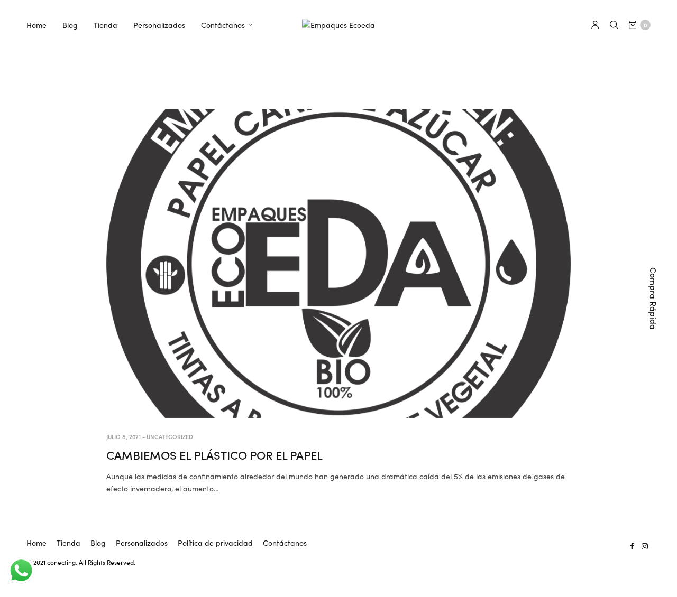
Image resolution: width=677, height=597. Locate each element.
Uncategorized (170, 436)
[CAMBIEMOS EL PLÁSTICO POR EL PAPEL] (338, 263)
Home (36, 25)
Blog (70, 25)
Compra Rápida (654, 298)
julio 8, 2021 (123, 436)
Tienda (105, 25)
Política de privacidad (215, 542)
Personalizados (159, 25)
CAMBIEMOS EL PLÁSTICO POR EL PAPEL (214, 454)
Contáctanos (223, 25)
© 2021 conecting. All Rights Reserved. (80, 561)
